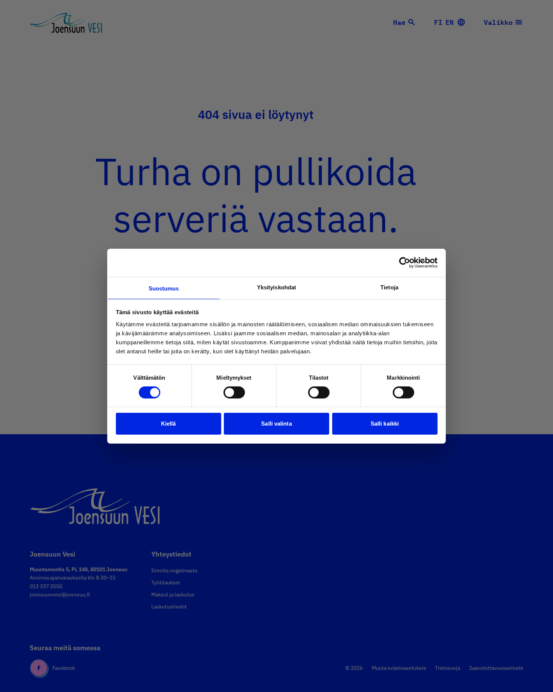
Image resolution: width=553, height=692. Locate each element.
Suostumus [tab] (164, 288)
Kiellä (168, 423)
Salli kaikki (385, 423)
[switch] (234, 392)
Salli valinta (276, 423)
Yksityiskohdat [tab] (276, 287)
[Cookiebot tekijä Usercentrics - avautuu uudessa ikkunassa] (405, 262)
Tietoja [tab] (389, 287)
